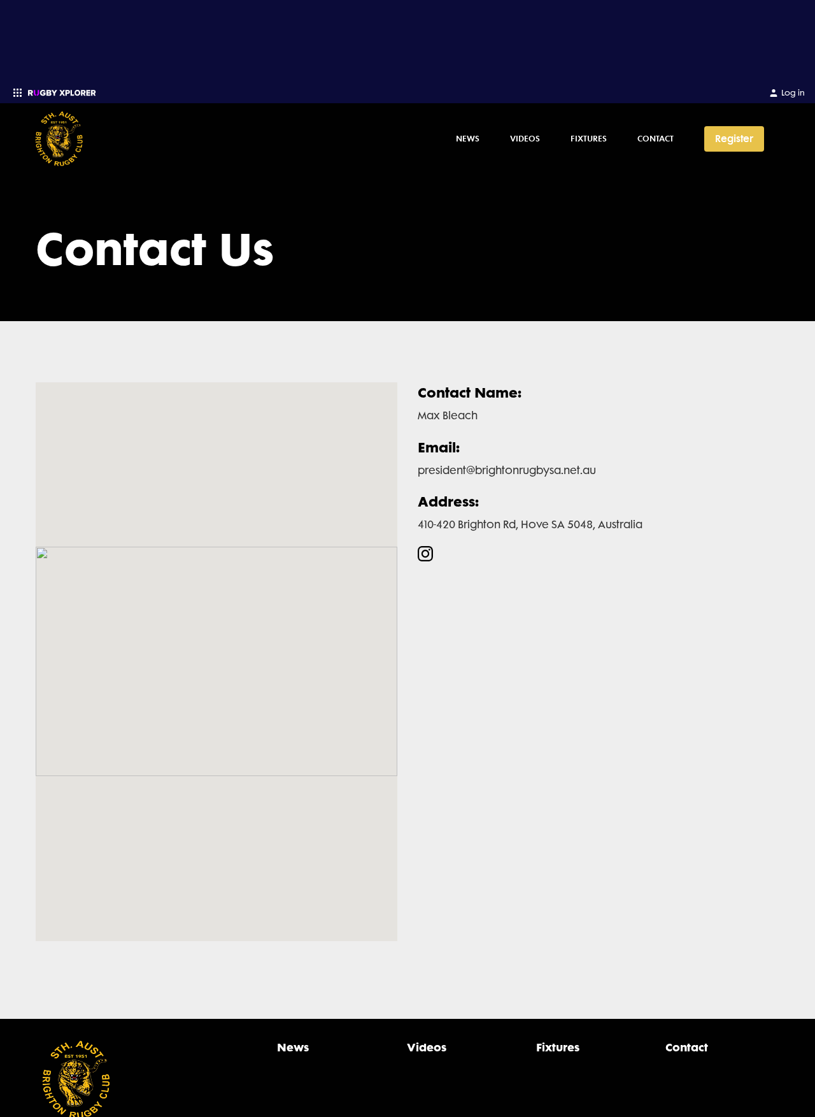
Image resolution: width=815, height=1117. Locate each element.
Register (734, 139)
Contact (655, 138)
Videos (525, 138)
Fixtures (588, 138)
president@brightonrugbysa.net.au (507, 470)
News (467, 138)
